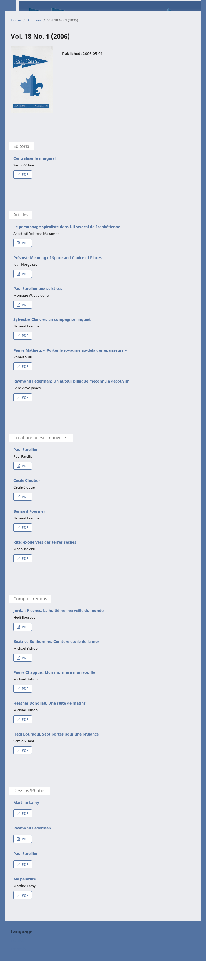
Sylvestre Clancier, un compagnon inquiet (52, 319)
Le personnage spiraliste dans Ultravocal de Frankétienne (66, 226)
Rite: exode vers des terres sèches (44, 542)
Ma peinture (24, 879)
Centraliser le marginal (34, 158)
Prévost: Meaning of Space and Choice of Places (57, 257)
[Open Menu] (10, 5)
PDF (24, 174)
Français (18, 948)
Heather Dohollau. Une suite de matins (49, 703)
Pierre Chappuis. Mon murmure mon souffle (54, 672)
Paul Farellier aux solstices (37, 288)
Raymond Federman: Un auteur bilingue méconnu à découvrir (71, 381)
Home (16, 20)
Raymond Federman (32, 828)
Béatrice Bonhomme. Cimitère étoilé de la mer (56, 641)
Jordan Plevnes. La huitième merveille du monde (58, 610)
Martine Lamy (26, 802)
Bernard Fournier (29, 511)
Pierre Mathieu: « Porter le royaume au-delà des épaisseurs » (70, 350)
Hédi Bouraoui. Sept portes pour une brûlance (56, 734)
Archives (34, 20)
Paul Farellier (25, 449)
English (17, 940)
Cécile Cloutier (26, 480)
